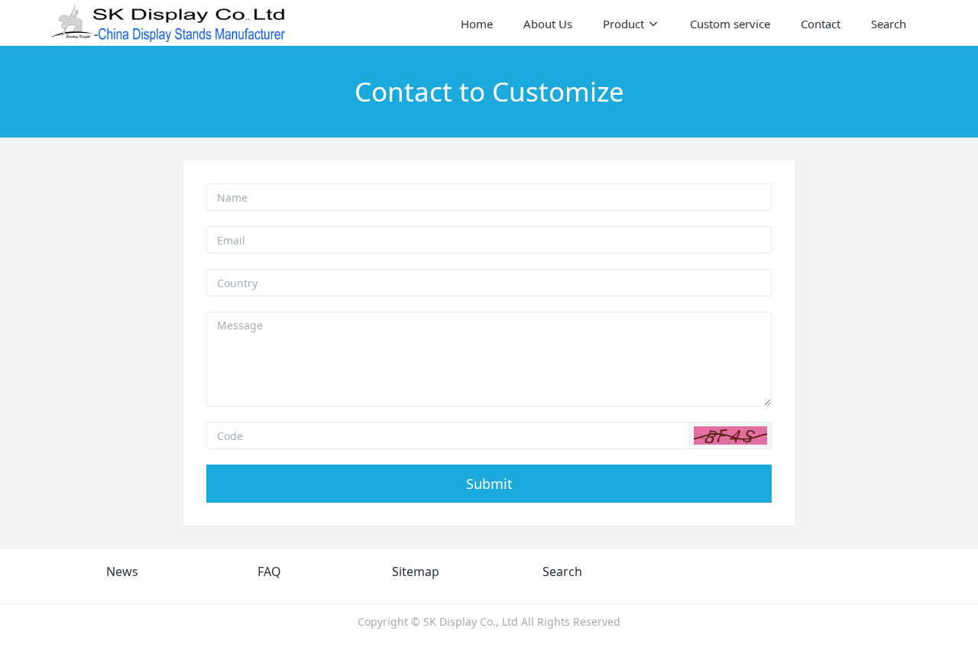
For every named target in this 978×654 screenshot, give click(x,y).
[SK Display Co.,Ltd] (168, 23)
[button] (730, 435)
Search (562, 571)
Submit (489, 483)
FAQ (269, 571)
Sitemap (415, 571)
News (122, 571)
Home (477, 23)
